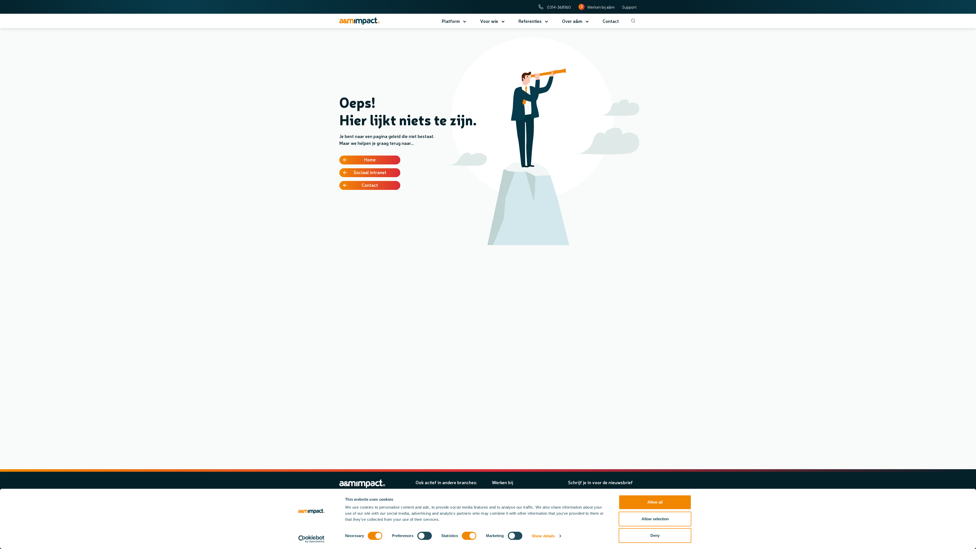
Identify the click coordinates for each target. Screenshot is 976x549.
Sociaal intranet (370, 172)
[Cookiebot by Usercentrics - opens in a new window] (311, 539)
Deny (655, 535)
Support (629, 7)
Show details (543, 536)
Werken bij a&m (601, 7)
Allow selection (655, 519)
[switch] (424, 536)
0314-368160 (559, 7)
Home (370, 159)
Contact (370, 185)
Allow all (655, 502)
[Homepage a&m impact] (369, 21)
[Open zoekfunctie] (632, 21)
